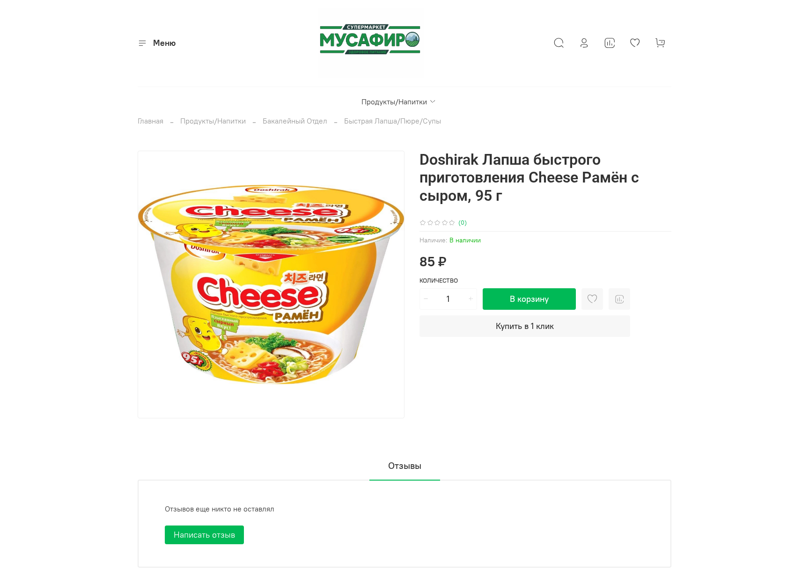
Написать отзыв (204, 534)
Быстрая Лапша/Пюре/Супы (392, 120)
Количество (438, 280)
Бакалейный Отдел (295, 120)
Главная (150, 120)
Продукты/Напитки (394, 101)
